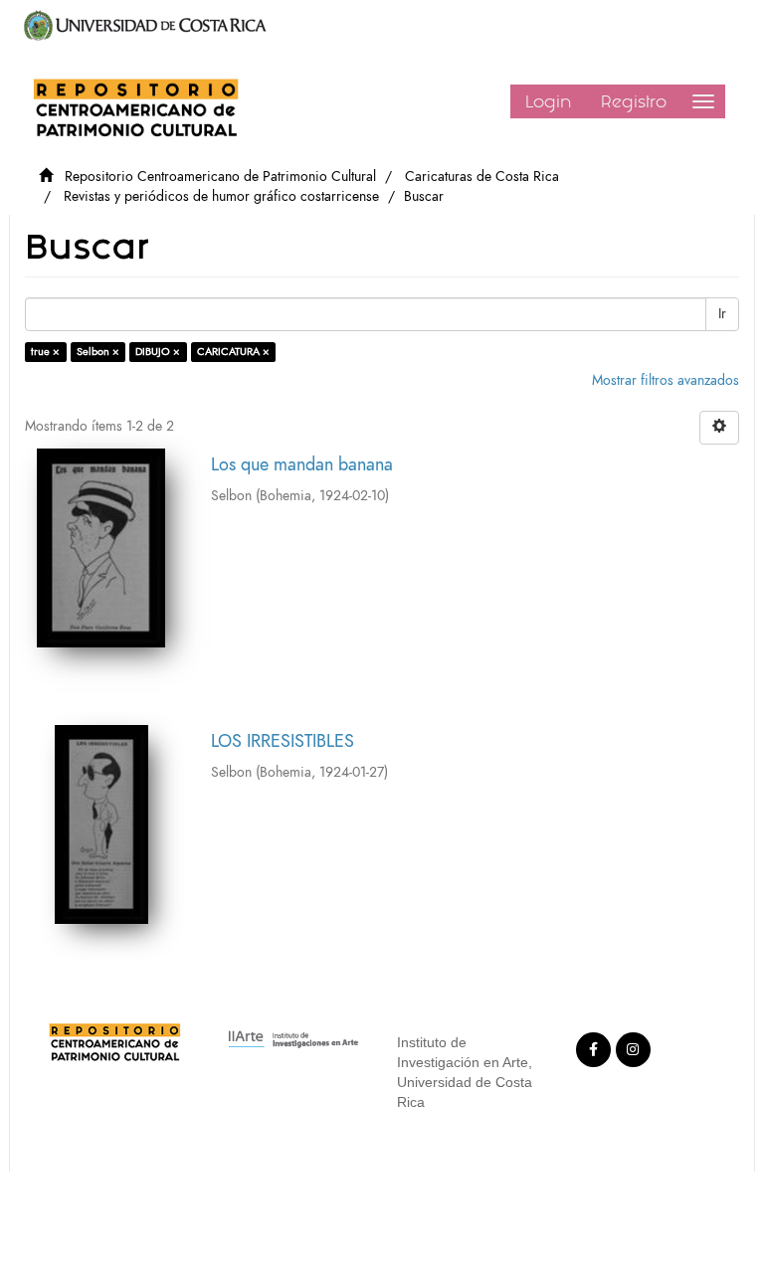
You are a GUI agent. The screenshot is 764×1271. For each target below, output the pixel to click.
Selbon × (98, 351)
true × (45, 351)
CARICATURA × (233, 351)
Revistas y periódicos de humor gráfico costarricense (221, 196)
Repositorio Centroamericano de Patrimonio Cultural (220, 176)
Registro (634, 101)
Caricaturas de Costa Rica (482, 176)
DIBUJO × (157, 351)
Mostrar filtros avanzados (665, 380)
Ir (722, 313)
